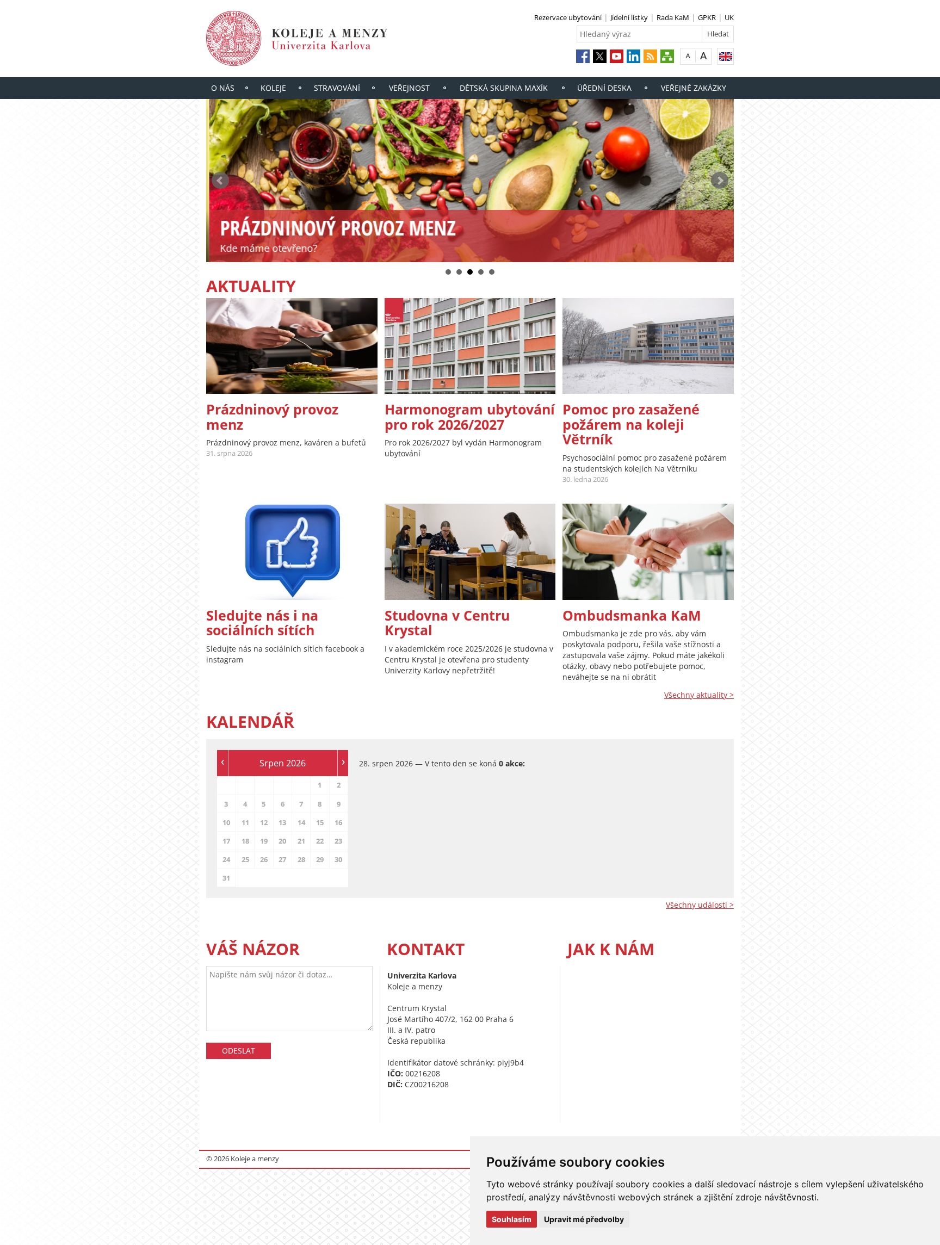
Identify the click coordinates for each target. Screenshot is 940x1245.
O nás (222, 88)
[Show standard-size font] (688, 55)
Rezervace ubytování (568, 17)
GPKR (707, 17)
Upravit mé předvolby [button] (584, 1219)
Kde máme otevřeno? (265, 248)
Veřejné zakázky (693, 88)
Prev (220, 180)
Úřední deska (604, 88)
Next (719, 180)
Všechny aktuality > (699, 695)
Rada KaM (673, 17)
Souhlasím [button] (511, 1219)
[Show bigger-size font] (703, 55)
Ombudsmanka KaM (631, 615)
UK (729, 17)
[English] (725, 56)
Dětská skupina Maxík (504, 88)
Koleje (273, 88)
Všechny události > (700, 905)
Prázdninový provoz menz (272, 416)
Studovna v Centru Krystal (447, 623)
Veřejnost (409, 88)
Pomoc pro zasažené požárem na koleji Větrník (631, 424)
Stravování (337, 88)
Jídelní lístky (629, 17)
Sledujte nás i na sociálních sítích (262, 623)
